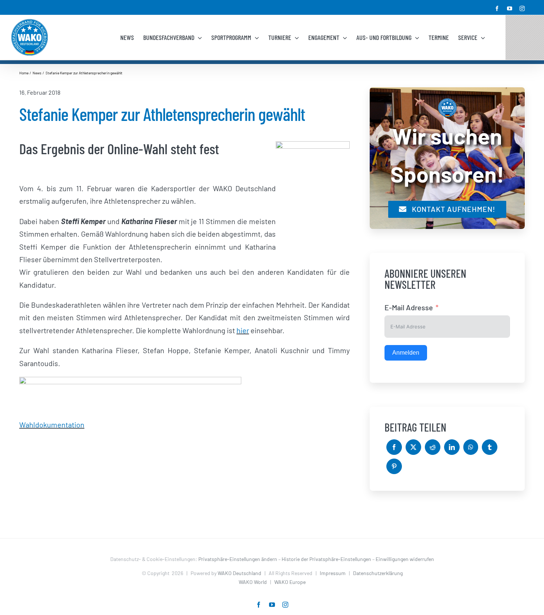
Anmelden (405, 352)
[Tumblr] (489, 447)
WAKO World (253, 582)
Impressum (333, 573)
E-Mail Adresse (409, 307)
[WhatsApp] (470, 447)
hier (242, 330)
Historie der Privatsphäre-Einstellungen (326, 559)
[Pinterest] (394, 466)
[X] (413, 447)
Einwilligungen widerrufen (405, 559)
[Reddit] (432, 447)
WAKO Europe (290, 582)
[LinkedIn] (451, 447)
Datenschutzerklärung (378, 573)
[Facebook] (394, 447)
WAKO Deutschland (239, 573)
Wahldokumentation (51, 424)
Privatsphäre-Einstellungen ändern (237, 559)
